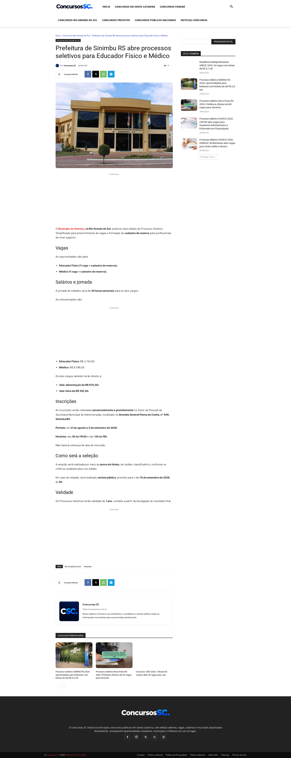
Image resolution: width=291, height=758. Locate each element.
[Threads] (163, 737)
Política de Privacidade (176, 754)
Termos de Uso (239, 754)
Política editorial (155, 754)
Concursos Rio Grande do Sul (77, 20)
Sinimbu (88, 566)
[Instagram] (136, 737)
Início (106, 6)
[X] (95, 74)
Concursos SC (70, 65)
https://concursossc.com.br (95, 609)
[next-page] (63, 686)
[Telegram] (111, 74)
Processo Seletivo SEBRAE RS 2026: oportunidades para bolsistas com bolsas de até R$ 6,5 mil (73, 674)
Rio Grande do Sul (73, 566)
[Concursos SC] (58, 65)
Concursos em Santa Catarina (135, 6)
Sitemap (225, 754)
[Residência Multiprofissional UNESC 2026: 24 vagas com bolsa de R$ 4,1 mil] (189, 66)
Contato (140, 754)
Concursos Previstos (116, 20)
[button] (231, 7)
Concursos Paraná (172, 6)
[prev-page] (58, 686)
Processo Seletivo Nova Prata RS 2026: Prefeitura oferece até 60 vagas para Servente (114, 674)
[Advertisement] (114, 199)
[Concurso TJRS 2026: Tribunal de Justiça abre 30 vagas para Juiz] (154, 655)
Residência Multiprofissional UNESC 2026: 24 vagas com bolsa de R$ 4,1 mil (217, 65)
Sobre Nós (213, 754)
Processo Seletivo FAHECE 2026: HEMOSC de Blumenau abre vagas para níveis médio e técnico (217, 143)
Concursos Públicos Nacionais (155, 20)
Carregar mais (207, 156)
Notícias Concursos (194, 20)
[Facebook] (88, 74)
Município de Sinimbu (71, 228)
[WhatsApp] (103, 74)
